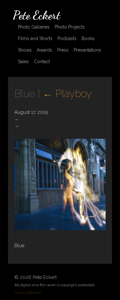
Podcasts (67, 38)
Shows (25, 50)
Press (62, 50)
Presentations (87, 50)
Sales (23, 61)
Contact (42, 61)
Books (88, 38)
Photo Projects (70, 26)
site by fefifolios (27, 292)
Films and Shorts (35, 38)
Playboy (67, 93)
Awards (44, 50)
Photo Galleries (34, 26)
